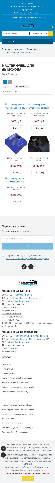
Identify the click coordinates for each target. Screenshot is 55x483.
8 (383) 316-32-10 (28, 10)
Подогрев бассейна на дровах (15, 432)
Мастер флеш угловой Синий (16, 159)
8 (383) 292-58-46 (28, 3)
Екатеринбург (37, 17)
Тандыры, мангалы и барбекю (15, 382)
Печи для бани (8, 369)
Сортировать (8, 87)
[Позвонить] (24, 266)
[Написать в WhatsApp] (31, 266)
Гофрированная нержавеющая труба (18, 387)
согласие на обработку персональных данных (27, 259)
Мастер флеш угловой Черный (39, 159)
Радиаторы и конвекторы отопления (18, 409)
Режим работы (18, 17)
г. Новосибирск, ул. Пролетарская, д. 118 (27, 6)
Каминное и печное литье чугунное (17, 414)
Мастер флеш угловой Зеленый (16, 189)
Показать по (7, 92)
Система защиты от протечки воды (17, 427)
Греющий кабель (9, 373)
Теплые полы (8, 418)
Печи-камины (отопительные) (15, 391)
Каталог (18, 49)
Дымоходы (32, 49)
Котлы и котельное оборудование (17, 378)
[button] (27, 41)
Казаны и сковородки (11, 423)
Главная (6, 49)
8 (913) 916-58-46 (41, 336)
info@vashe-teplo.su (20, 301)
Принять (28, 479)
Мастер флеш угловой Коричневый (39, 115)
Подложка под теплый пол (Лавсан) (18, 405)
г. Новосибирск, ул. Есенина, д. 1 (28, 13)
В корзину (17, 128)
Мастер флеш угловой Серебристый (16, 115)
